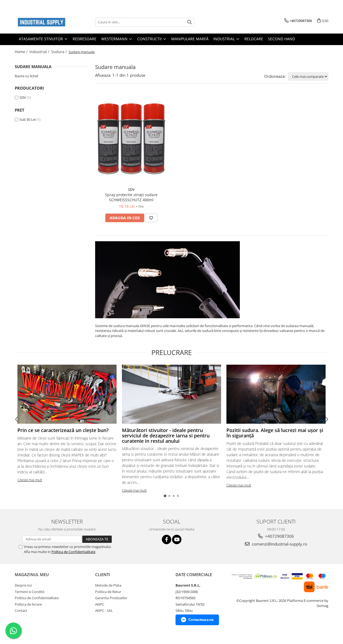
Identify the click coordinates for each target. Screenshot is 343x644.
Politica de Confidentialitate (73, 551)
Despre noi (23, 585)
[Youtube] (176, 539)
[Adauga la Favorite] (151, 218)
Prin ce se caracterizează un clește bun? (63, 430)
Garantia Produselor (111, 597)
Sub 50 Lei (28, 119)
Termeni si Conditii (29, 591)
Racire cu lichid (26, 76)
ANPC (99, 604)
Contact (21, 610)
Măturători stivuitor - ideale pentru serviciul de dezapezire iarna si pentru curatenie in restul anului (166, 435)
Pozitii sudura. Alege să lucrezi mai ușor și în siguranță (274, 433)
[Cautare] (189, 22)
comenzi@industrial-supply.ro (279, 544)
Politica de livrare (28, 604)
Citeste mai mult (29, 479)
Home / (22, 51)
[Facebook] (166, 539)
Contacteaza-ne (201, 620)
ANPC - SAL (104, 610)
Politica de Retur (108, 591)
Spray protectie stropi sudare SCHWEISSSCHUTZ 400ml (131, 197)
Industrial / (39, 51)
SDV (23, 97)
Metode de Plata (108, 585)
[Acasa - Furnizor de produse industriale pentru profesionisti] (41, 22)
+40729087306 (279, 536)
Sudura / (59, 51)
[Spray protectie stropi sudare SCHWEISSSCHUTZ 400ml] (131, 139)
